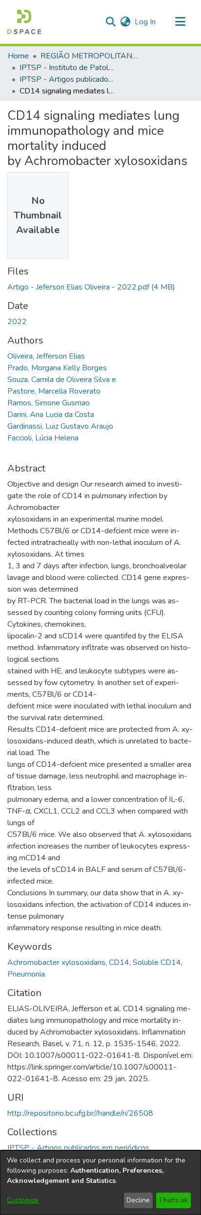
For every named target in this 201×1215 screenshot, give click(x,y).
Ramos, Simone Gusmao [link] (48, 403)
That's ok (173, 1200)
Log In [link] (146, 22)
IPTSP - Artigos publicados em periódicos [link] (68, 79)
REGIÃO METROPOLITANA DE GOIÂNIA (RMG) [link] (89, 56)
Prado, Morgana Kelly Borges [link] (57, 368)
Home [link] (18, 56)
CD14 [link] (119, 962)
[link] (91, 287)
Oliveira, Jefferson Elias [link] (46, 356)
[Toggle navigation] (180, 22)
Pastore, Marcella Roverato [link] (53, 391)
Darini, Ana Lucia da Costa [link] (50, 414)
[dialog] (100, 1182)
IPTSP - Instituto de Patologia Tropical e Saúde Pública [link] (68, 67)
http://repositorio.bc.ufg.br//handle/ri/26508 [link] (80, 1113)
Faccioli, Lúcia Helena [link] (43, 438)
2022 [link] (17, 321)
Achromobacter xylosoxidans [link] (56, 962)
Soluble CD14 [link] (157, 962)
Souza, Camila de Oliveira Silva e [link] (61, 379)
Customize (23, 1200)
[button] (24, 22)
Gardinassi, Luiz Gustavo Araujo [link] (60, 426)
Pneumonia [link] (26, 974)
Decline (138, 1200)
